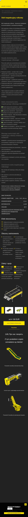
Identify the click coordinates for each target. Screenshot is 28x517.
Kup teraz (14, 327)
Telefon (9, 508)
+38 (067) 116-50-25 (6, 6)
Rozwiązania (4, 8)
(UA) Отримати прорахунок (14, 323)
